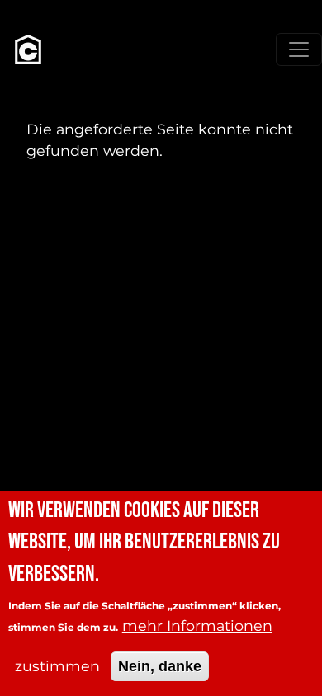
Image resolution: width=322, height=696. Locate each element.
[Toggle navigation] (299, 49)
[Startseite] (28, 49)
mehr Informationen (197, 625)
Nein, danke (159, 666)
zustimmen (57, 666)
